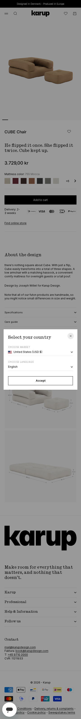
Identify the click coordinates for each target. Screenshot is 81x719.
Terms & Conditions (19, 708)
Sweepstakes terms (61, 712)
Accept (40, 380)
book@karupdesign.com (32, 650)
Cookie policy (36, 712)
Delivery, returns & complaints (54, 708)
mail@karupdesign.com (20, 647)
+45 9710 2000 (18, 654)
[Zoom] (70, 113)
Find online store (15, 223)
